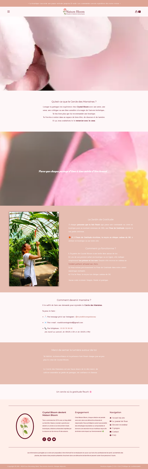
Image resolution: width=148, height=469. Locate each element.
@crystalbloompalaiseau (86, 317)
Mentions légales (106, 466)
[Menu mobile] (8, 12)
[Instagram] (44, 439)
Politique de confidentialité (131, 466)
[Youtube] (54, 439)
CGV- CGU (117, 466)
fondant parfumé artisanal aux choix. (83, 264)
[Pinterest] (49, 439)
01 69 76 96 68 (66, 328)
